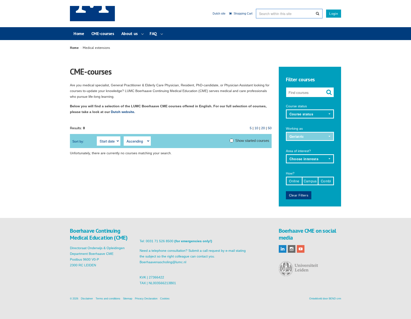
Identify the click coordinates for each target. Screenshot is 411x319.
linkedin (282, 249)
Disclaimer (87, 298)
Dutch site (219, 13)
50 (270, 128)
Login (333, 13)
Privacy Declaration (146, 298)
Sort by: (78, 141)
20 (263, 128)
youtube (300, 249)
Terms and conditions (108, 298)
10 (256, 128)
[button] (310, 113)
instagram (291, 249)
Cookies (165, 298)
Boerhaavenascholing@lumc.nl (163, 262)
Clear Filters (298, 195)
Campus (310, 181)
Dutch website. (123, 112)
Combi (326, 181)
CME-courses (102, 33)
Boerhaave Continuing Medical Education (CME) (94, 13)
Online (294, 181)
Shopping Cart (242, 13)
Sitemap (127, 298)
